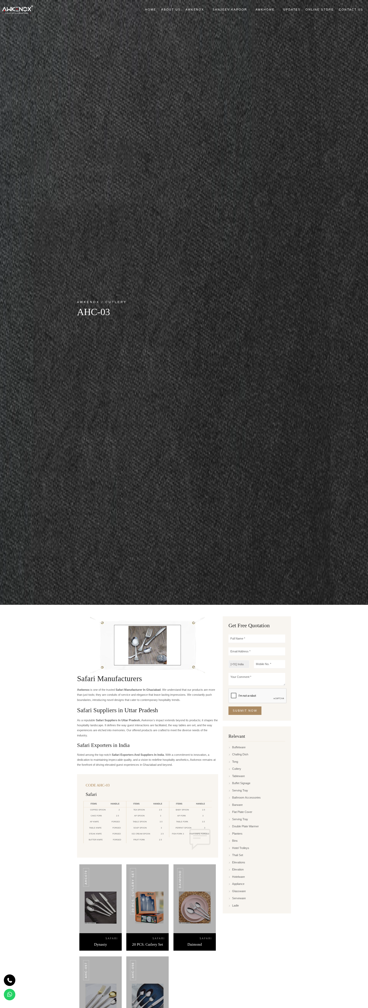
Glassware (239, 891)
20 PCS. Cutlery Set (133, 891)
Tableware (238, 776)
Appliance (238, 883)
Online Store (320, 9)
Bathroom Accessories (246, 797)
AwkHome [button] (265, 9)
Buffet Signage (241, 783)
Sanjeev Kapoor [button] (230, 9)
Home (150, 9)
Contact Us (351, 9)
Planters (237, 833)
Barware (237, 804)
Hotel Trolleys (240, 848)
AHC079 (86, 877)
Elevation (238, 869)
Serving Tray (240, 790)
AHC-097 (86, 970)
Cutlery (236, 768)
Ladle (235, 905)
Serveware (239, 898)
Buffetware (239, 747)
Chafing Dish (240, 754)
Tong (235, 761)
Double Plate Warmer (245, 826)
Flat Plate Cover (242, 811)
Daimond (180, 879)
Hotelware (238, 876)
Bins (235, 840)
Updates (292, 9)
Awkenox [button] (195, 9)
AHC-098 (133, 970)
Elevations (238, 862)
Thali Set (237, 855)
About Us (171, 9)
